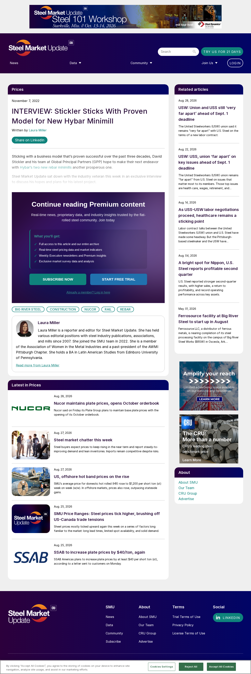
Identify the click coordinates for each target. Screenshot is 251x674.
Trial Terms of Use (186, 617)
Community (114, 633)
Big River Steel (28, 309)
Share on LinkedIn (29, 140)
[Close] (244, 666)
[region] (125, 667)
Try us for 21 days (222, 52)
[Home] (49, 48)
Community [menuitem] (139, 63)
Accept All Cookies (221, 666)
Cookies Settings (161, 666)
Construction (63, 309)
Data (109, 625)
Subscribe (113, 641)
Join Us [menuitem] (207, 63)
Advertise (186, 499)
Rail (108, 309)
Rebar (125, 309)
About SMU (188, 482)
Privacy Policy (183, 625)
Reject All (191, 666)
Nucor (90, 309)
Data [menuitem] (73, 63)
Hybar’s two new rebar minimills (46, 167)
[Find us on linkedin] (228, 617)
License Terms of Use (188, 633)
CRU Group (187, 493)
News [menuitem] (14, 63)
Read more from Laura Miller (37, 365)
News (110, 617)
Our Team (186, 488)
